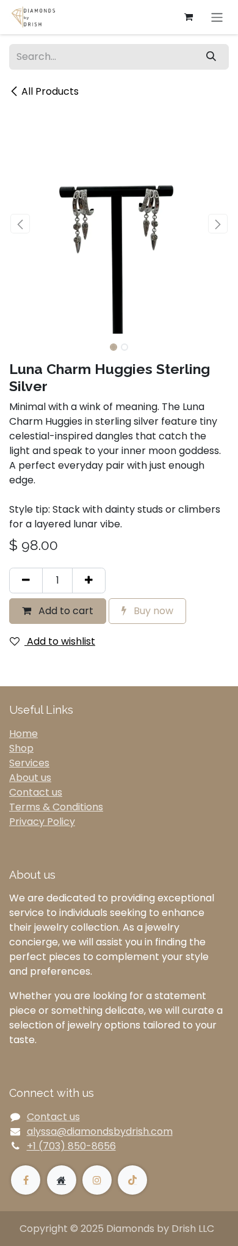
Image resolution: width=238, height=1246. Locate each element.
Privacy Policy (42, 822)
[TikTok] (132, 1180)
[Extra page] (61, 1180)
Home (23, 734)
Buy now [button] (152, 611)
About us (30, 778)
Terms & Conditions (56, 807)
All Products (50, 91)
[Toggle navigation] (217, 17)
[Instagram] (97, 1180)
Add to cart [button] (64, 611)
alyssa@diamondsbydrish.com (100, 1131)
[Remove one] (26, 580)
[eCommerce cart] (188, 17)
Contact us (35, 792)
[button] (20, 223)
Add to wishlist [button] (59, 641)
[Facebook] (25, 1180)
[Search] (211, 57)
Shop (21, 748)
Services (29, 763)
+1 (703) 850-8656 (71, 1146)
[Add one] (89, 580)
